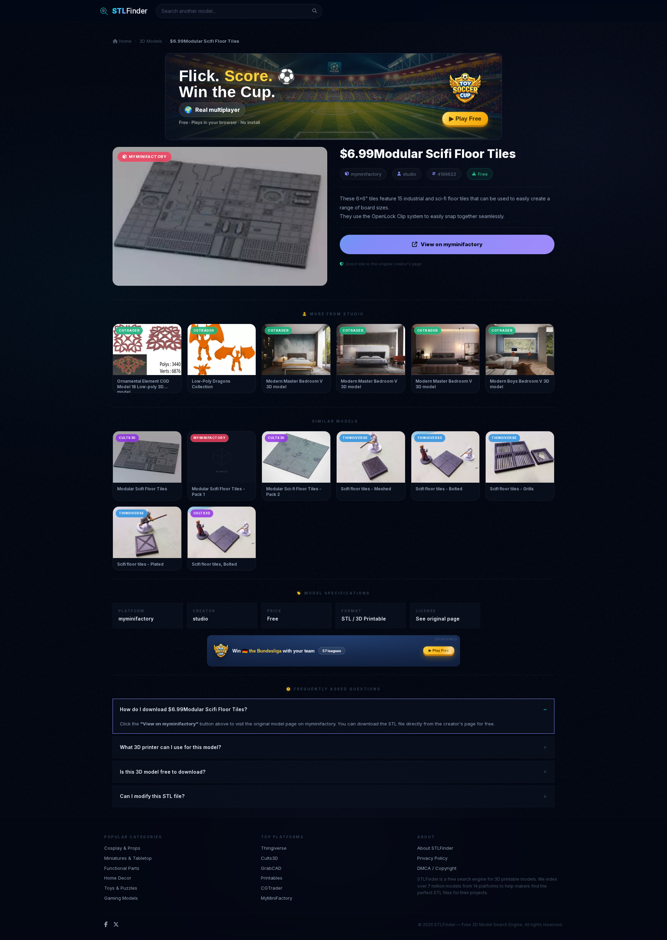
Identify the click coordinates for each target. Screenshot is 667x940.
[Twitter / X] (116, 924)
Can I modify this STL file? (152, 796)
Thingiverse (274, 848)
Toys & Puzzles (120, 888)
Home (125, 41)
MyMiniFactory (276, 898)
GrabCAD (271, 868)
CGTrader (271, 888)
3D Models (150, 41)
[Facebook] (106, 924)
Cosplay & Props (122, 848)
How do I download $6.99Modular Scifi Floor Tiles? (183, 709)
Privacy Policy (432, 858)
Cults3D (269, 858)
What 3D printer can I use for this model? (170, 747)
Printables (271, 878)
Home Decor (117, 878)
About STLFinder (435, 848)
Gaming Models (121, 898)
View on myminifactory (452, 244)
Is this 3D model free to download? (162, 772)
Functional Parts (121, 868)
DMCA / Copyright (436, 868)
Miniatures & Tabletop (128, 858)
